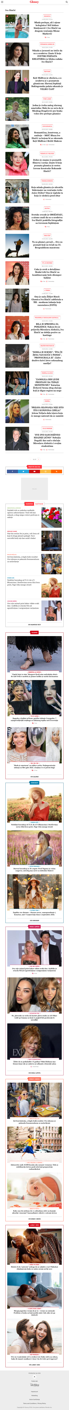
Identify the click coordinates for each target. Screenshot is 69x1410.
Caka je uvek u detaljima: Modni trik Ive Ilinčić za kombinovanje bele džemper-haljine (47, 273)
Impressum (34, 1391)
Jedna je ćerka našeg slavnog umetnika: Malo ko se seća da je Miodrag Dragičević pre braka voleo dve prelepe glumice (47, 109)
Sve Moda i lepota (34, 1073)
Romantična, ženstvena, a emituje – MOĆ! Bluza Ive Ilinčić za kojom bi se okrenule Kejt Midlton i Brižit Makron (47, 136)
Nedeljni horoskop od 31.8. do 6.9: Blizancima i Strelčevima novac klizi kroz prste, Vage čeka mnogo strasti (23, 582)
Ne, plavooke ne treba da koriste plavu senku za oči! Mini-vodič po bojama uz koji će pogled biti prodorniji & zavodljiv (34, 1018)
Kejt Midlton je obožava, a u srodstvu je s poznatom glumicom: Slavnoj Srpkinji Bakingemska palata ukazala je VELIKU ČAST (47, 83)
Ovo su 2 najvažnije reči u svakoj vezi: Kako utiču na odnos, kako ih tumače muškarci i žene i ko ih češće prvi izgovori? (34, 1358)
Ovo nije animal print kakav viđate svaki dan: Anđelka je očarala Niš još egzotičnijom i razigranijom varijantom (23, 605)
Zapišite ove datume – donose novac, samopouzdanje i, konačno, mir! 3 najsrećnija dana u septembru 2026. (34, 913)
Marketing (34, 1395)
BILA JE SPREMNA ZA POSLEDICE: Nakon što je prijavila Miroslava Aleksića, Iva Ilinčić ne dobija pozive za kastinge (47, 330)
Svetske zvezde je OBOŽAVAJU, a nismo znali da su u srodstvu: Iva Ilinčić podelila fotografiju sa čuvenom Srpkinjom (47, 218)
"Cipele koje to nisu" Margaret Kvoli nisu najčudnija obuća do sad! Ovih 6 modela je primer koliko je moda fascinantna (34, 675)
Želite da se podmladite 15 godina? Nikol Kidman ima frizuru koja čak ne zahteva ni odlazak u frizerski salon (34, 1063)
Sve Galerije (35, 777)
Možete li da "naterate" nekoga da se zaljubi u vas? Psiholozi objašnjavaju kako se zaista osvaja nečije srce (34, 1268)
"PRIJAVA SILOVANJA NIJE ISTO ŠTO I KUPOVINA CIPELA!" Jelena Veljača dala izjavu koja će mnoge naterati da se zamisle (47, 411)
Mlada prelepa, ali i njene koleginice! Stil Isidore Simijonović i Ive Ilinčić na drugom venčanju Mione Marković (47, 28)
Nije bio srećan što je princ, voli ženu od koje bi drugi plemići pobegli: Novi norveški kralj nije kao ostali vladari (23, 535)
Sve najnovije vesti (34, 625)
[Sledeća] (38, 459)
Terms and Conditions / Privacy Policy (34, 1403)
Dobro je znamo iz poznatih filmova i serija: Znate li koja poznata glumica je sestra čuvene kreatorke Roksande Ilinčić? (47, 165)
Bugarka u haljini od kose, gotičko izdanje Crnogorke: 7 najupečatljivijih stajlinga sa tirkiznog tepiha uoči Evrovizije (34, 719)
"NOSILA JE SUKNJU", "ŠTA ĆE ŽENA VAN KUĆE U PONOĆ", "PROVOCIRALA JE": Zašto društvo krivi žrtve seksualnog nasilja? (47, 358)
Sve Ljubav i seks (34, 1365)
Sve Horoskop (34, 920)
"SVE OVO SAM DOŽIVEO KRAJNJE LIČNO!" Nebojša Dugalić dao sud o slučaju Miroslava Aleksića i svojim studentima (47, 440)
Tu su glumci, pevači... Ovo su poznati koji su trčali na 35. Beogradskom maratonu (47, 244)
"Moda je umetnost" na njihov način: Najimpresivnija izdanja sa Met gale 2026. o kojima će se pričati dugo (34, 766)
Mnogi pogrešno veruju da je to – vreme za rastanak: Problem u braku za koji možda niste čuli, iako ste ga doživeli (34, 1313)
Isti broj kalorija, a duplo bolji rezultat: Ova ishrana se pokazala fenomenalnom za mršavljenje (23, 559)
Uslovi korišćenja (34, 1399)
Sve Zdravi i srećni (34, 1219)
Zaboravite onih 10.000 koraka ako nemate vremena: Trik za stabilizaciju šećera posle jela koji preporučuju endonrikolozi (34, 1167)
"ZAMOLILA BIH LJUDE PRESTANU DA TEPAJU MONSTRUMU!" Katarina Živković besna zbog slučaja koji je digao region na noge (47, 385)
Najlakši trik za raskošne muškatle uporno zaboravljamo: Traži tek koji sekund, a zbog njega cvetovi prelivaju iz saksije (23, 513)
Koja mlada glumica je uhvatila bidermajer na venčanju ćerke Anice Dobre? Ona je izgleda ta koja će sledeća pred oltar (47, 191)
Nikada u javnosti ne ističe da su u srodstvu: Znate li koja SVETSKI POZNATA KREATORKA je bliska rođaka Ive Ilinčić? (47, 56)
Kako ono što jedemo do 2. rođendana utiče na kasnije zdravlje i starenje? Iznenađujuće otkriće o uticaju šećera (34, 1212)
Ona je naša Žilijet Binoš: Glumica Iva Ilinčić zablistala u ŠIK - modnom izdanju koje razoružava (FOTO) (47, 300)
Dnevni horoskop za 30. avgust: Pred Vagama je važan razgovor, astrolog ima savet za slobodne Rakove (34, 869)
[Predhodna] (30, 459)
